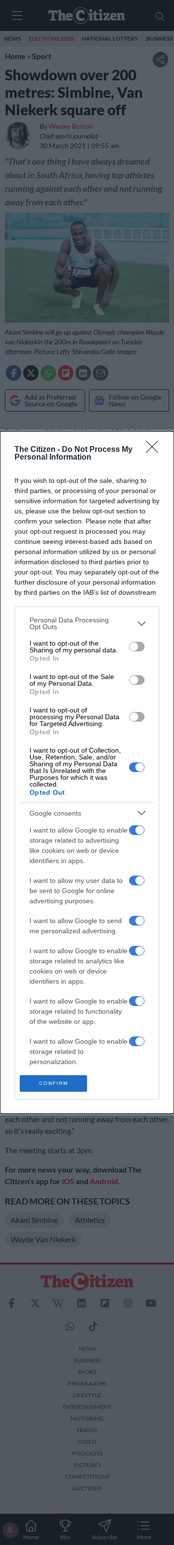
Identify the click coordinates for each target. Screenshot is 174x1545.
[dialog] (87, 772)
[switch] (137, 646)
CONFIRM (53, 1083)
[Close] (155, 450)
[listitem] (87, 623)
